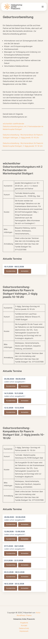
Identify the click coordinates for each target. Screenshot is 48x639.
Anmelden (24, 271)
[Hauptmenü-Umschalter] (42, 6)
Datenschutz (24, 628)
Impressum (24, 631)
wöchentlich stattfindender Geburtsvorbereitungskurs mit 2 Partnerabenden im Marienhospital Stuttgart (23, 126)
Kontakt (24, 625)
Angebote (24, 623)
